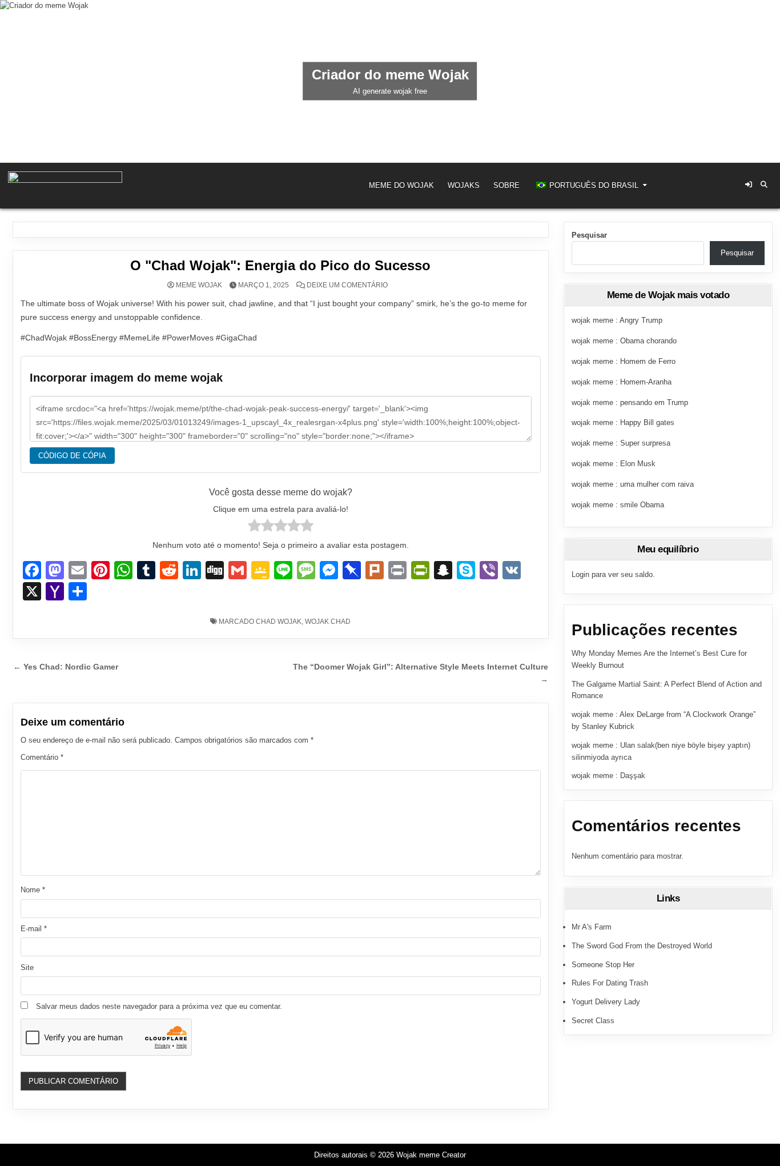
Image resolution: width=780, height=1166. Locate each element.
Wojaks (464, 185)
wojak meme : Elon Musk (614, 463)
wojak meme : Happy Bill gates (623, 422)
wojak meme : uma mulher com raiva (633, 484)
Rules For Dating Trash (610, 983)
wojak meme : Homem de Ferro (624, 361)
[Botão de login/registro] (748, 184)
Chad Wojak (278, 622)
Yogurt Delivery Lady (606, 1001)
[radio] (254, 527)
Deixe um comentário (347, 285)
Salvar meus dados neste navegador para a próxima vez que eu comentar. (159, 1006)
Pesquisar (589, 235)
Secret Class (593, 1020)
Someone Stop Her (603, 964)
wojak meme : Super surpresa (621, 443)
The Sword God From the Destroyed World (642, 945)
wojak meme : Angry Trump (617, 320)
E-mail (34, 928)
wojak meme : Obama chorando (624, 340)
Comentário (42, 757)
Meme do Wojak (401, 185)
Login (580, 574)
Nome (33, 889)
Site (27, 967)
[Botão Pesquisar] (764, 184)
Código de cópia (72, 455)
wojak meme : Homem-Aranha (622, 382)
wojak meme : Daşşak (608, 775)
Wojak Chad (328, 622)
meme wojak (199, 285)
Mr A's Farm (592, 927)
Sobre (506, 185)
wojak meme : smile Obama (618, 504)
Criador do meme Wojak (390, 74)
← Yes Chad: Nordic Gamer (65, 667)
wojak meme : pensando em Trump (630, 402)
